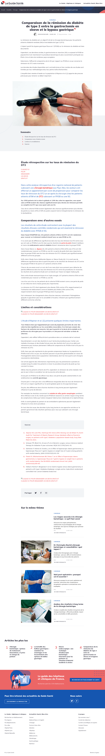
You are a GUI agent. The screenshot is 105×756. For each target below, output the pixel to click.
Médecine (32, 733)
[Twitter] (72, 701)
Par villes (7, 725)
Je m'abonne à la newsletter (17, 701)
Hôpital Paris (8, 728)
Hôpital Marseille (10, 733)
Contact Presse (83, 725)
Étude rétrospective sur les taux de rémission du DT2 (40, 136)
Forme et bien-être (35, 725)
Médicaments (33, 736)
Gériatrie (31, 728)
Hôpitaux (32, 730)
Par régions (8, 720)
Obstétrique (32, 738)
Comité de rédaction (84, 720)
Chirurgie (52, 20)
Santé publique (33, 741)
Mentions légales (94, 752)
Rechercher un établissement (13, 717)
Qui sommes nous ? (84, 717)
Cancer (31, 717)
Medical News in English (36, 720)
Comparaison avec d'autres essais (35, 139)
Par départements (10, 722)
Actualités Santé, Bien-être (93, 3)
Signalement (82, 730)
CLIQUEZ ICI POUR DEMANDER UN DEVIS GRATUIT (25, 174)
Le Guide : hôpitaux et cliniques (70, 3)
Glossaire (81, 728)
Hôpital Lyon (8, 730)
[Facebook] (76, 701)
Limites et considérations (32, 141)
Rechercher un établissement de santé (85, 679)
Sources (27, 144)
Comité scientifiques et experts (87, 722)
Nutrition (31, 743)
